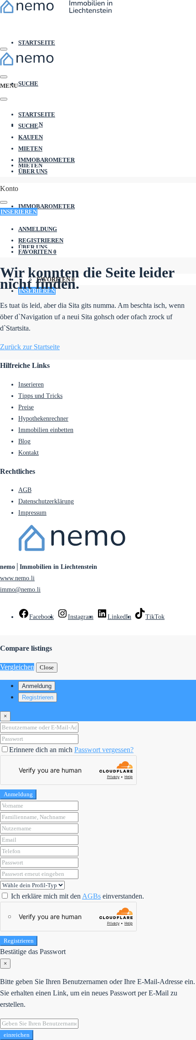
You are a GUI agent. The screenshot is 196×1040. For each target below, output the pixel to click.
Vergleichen (17, 667)
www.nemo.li (17, 578)
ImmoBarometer (46, 206)
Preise (26, 407)
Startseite (36, 42)
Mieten (30, 148)
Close (47, 667)
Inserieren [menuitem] (37, 290)
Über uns (32, 171)
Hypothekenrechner (43, 418)
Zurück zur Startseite (30, 347)
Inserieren (31, 384)
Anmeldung (18, 794)
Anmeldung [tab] (37, 686)
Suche (28, 83)
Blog (24, 441)
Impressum (32, 512)
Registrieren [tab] (37, 697)
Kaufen (30, 137)
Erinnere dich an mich (41, 750)
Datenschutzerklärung (46, 501)
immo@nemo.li (20, 589)
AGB (24, 490)
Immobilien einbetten (45, 430)
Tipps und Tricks (40, 395)
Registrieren (19, 940)
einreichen (17, 1034)
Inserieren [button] (18, 211)
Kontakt (28, 452)
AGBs (91, 896)
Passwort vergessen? (104, 750)
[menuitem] (37, 229)
